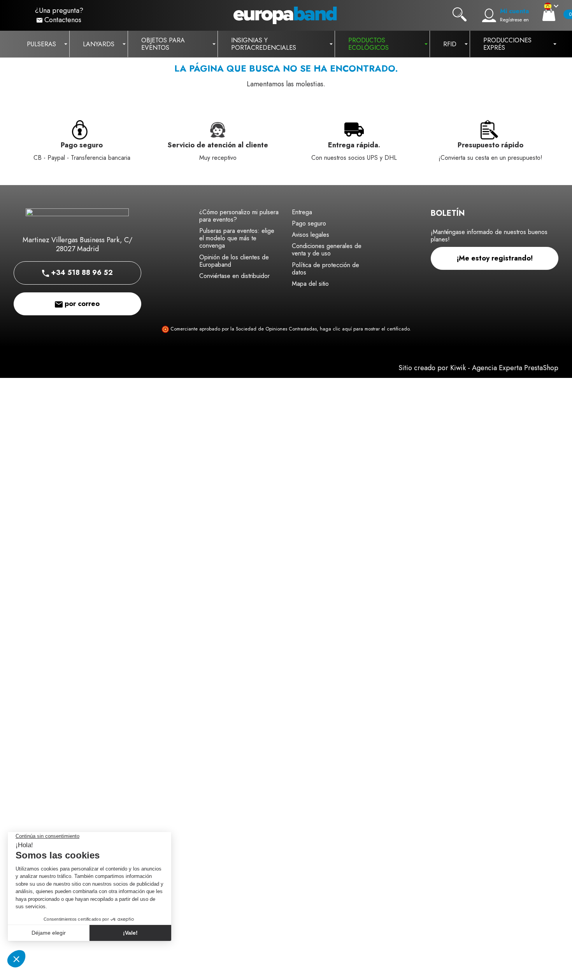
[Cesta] (548, 14)
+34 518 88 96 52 (81, 272)
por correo (81, 304)
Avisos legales (310, 234)
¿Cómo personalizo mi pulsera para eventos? (239, 216)
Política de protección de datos (325, 268)
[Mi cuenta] (489, 16)
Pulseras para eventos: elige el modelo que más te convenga (236, 238)
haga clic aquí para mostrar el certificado (364, 328)
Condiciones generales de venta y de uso (326, 249)
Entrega (302, 212)
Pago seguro (309, 223)
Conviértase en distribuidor (234, 275)
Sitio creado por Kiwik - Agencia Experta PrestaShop (478, 368)
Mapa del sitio (310, 283)
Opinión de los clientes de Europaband (234, 261)
